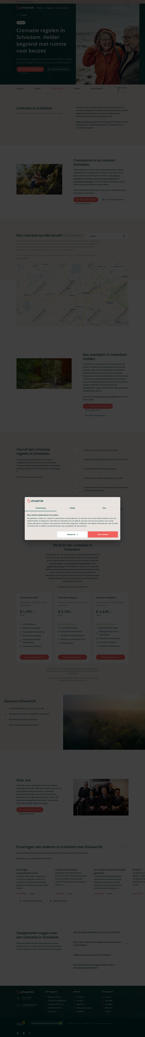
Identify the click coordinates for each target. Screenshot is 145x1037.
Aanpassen (71, 534)
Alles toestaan (103, 534)
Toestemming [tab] (41, 508)
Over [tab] (104, 508)
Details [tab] (72, 508)
